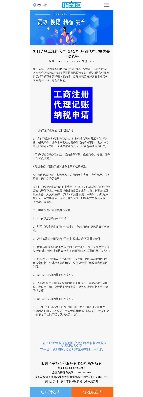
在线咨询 (94, 392)
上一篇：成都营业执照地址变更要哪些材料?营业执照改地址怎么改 (71, 344)
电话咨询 (52, 392)
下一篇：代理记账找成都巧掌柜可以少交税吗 (71, 349)
